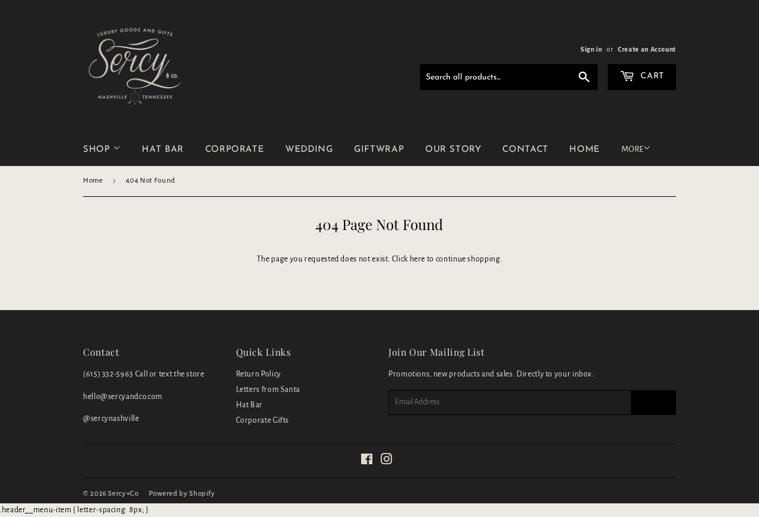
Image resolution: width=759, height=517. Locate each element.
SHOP (98, 149)
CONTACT (525, 149)
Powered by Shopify (182, 493)
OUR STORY (453, 149)
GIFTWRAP (379, 149)
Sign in (591, 49)
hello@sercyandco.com (122, 396)
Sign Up (653, 402)
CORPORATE (234, 149)
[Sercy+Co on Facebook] (367, 461)
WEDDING (309, 149)
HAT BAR (162, 149)
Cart (651, 76)
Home (93, 180)
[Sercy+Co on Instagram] (387, 461)
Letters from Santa (268, 389)
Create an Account (647, 49)
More (632, 149)
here (418, 259)
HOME (584, 149)
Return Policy (258, 374)
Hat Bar (249, 405)
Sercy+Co (123, 493)
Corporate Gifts (262, 420)
